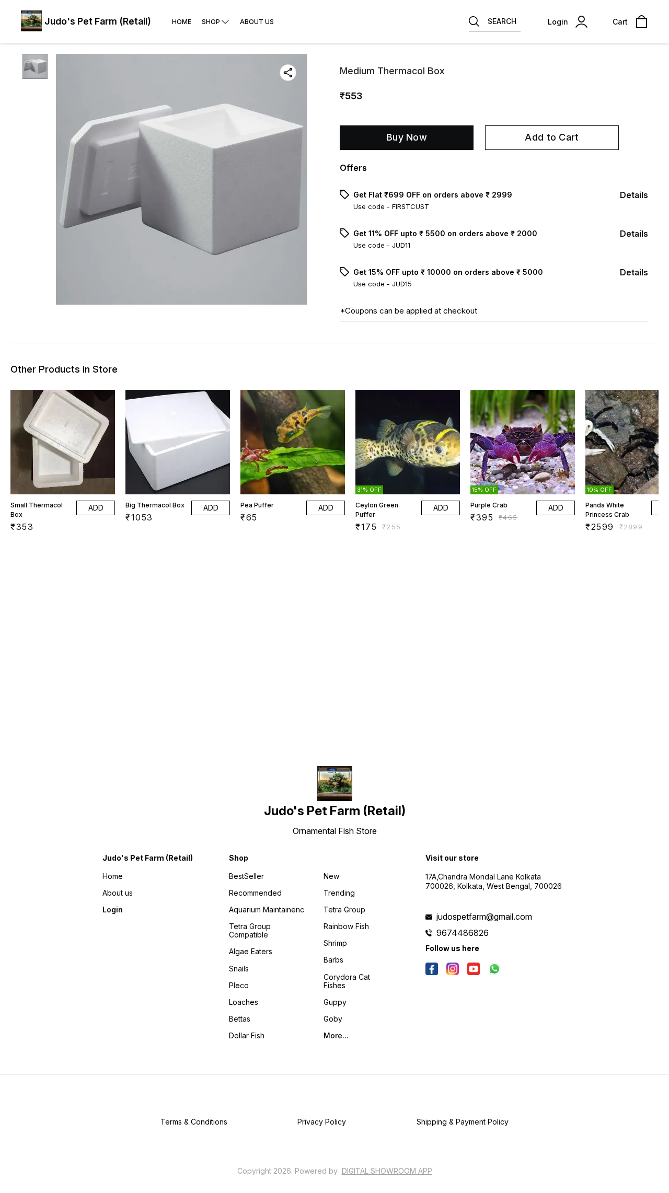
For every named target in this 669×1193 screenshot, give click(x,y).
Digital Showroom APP (387, 1170)
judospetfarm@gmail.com (484, 916)
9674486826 (462, 932)
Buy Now (406, 137)
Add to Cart (552, 137)
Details (634, 195)
